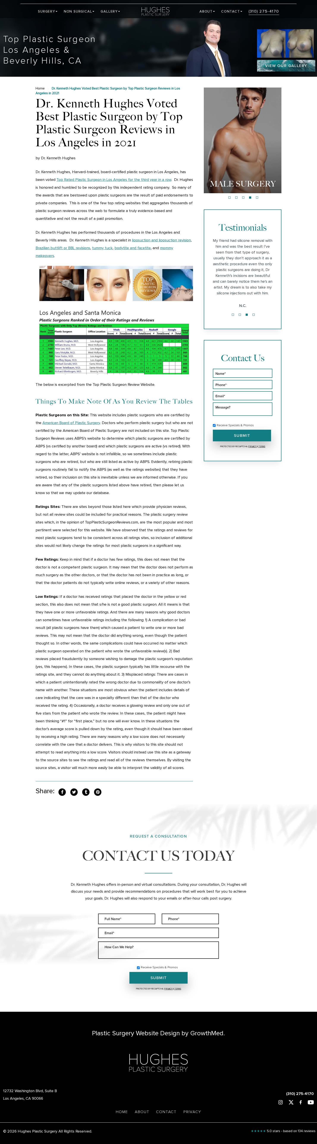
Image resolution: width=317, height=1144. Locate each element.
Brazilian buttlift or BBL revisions (63, 248)
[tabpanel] (242, 140)
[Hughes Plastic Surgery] (158, 11)
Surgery (46, 11)
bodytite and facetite (133, 248)
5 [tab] (257, 197)
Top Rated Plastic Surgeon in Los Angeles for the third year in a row (113, 180)
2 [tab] (236, 197)
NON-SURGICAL (242, 183)
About (206, 11)
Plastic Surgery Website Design (136, 1033)
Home (40, 88)
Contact (230, 11)
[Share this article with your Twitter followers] (74, 791)
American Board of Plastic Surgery (71, 423)
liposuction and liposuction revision (161, 240)
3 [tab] (243, 197)
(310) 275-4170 (264, 11)
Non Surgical (78, 11)
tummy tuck (102, 248)
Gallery (109, 11)
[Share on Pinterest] (97, 791)
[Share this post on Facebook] (62, 791)
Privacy (252, 446)
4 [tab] (250, 197)
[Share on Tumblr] (86, 791)
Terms (261, 446)
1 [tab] (229, 197)
